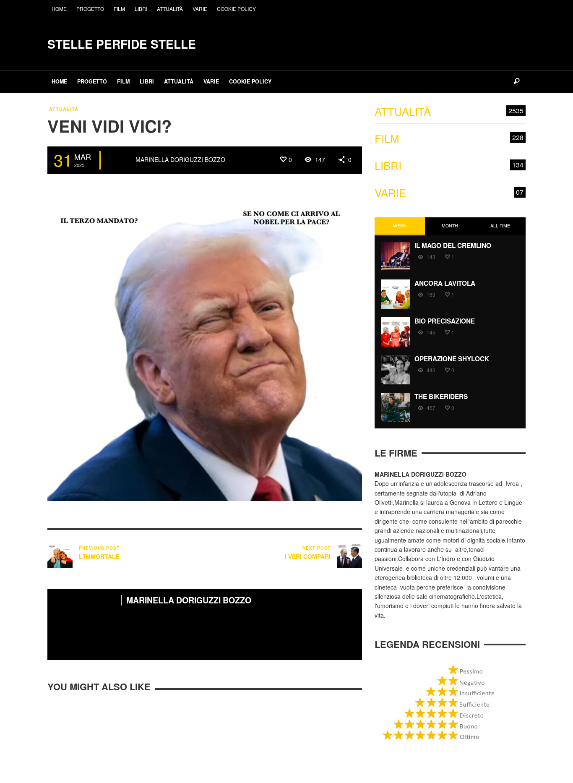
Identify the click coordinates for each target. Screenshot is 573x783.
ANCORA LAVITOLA (444, 283)
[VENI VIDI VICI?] (204, 343)
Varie (449, 193)
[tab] (400, 226)
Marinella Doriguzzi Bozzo (180, 159)
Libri (449, 165)
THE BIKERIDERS (441, 396)
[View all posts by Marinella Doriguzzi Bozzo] (119, 160)
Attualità (63, 109)
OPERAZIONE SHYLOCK (451, 358)
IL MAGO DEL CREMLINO (452, 245)
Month (450, 225)
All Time (500, 225)
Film (449, 138)
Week (399, 225)
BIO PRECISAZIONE (444, 321)
